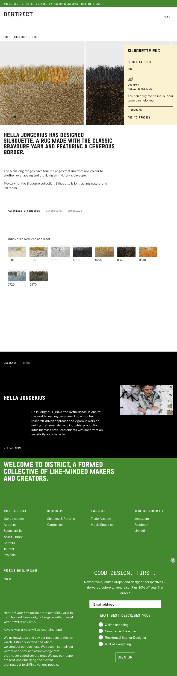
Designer (10, 362)
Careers (9, 543)
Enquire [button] (136, 109)
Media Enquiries (102, 524)
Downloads (75, 210)
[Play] (8, 116)
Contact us (55, 524)
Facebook (141, 524)
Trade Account (101, 518)
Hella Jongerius (140, 88)
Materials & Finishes (24, 210)
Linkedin (140, 530)
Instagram (141, 518)
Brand (26, 362)
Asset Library (13, 537)
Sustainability (13, 530)
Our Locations (14, 518)
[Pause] (15, 116)
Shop (7, 36)
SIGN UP (125, 657)
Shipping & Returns (61, 518)
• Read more (12, 448)
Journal (9, 549)
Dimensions (54, 210)
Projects (10, 555)
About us (10, 524)
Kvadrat (133, 85)
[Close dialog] (173, 560)
